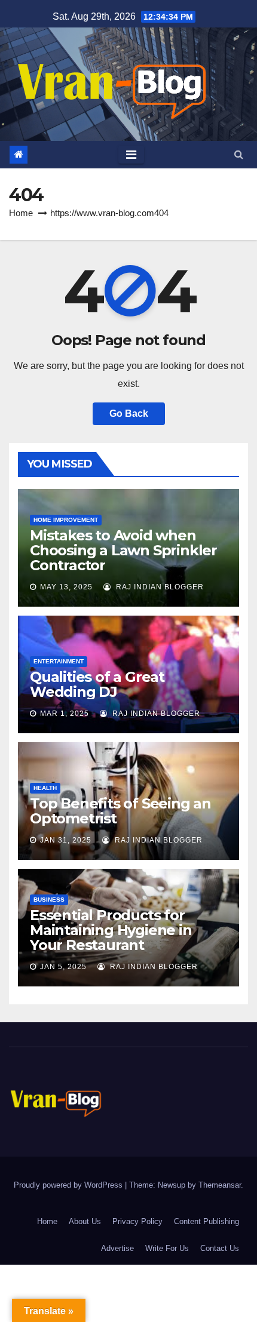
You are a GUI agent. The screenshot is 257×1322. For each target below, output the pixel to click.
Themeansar (219, 1184)
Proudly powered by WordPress (69, 1184)
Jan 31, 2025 (65, 840)
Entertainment (58, 661)
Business (49, 899)
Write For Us (167, 1248)
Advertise (117, 1248)
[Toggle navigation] (131, 155)
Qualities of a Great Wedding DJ (97, 684)
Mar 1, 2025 (64, 713)
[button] (238, 154)
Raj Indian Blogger (159, 587)
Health (45, 788)
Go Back (128, 413)
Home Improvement (65, 519)
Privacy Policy (137, 1221)
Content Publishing (206, 1221)
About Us (85, 1221)
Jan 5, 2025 (63, 967)
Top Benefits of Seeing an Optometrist (120, 811)
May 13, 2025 (66, 587)
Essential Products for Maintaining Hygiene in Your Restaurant (111, 930)
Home (21, 213)
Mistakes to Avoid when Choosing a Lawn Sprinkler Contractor (123, 550)
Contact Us (219, 1248)
